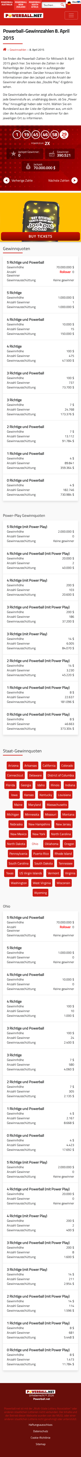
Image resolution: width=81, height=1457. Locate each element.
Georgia (26, 785)
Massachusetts (57, 804)
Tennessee (66, 863)
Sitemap (40, 1444)
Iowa (14, 794)
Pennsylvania (18, 853)
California (49, 765)
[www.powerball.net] (23, 15)
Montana (68, 814)
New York (38, 834)
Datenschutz (40, 1431)
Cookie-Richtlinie (40, 1437)
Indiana (70, 785)
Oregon (69, 843)
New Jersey (63, 824)
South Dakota (43, 863)
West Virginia (42, 883)
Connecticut (15, 775)
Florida (10, 785)
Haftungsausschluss (40, 1425)
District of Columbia (61, 775)
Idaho (41, 785)
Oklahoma (51, 843)
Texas (9, 873)
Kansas (29, 794)
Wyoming (40, 892)
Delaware (35, 775)
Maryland (34, 804)
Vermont (53, 873)
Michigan (13, 814)
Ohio (35, 843)
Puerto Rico (41, 853)
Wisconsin (63, 883)
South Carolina (19, 863)
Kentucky (46, 794)
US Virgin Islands (30, 873)
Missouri (50, 814)
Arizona (13, 765)
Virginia (70, 873)
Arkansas (30, 765)
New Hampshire (39, 824)
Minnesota (32, 814)
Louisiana (64, 794)
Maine (18, 804)
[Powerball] (4, 50)
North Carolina (61, 834)
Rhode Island (63, 853)
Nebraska (16, 824)
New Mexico (18, 834)
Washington (19, 883)
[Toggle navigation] (71, 15)
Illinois (55, 785)
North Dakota (16, 843)
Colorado (67, 765)
